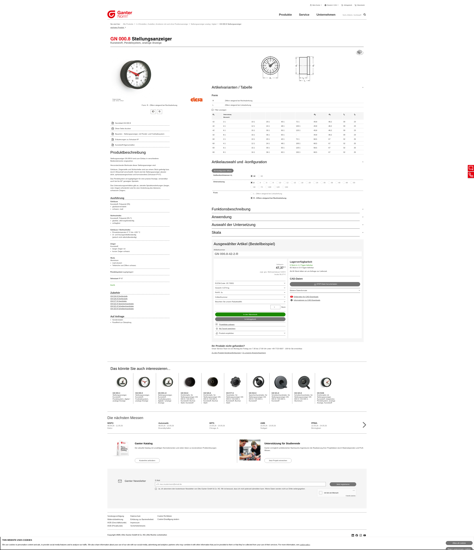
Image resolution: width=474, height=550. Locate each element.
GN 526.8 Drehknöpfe (119, 299)
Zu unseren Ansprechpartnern (254, 353)
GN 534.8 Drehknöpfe (119, 296)
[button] (316, 5)
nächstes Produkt (117, 27)
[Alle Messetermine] (364, 424)
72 (262, 187)
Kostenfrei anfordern (147, 460)
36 (332, 183)
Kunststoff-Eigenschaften (125, 145)
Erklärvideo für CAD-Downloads (306, 297)
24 (317, 183)
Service (304, 14)
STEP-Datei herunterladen (326, 284)
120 (278, 187)
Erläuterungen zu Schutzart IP (127, 139)
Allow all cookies (459, 543)
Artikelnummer (219, 250)
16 (302, 183)
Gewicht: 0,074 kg (222, 288)
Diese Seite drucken (123, 128)
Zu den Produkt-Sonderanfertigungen (226, 353)
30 (325, 183)
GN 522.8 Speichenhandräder (122, 304)
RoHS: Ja (219, 292)
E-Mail (157, 480)
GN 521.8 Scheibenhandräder (122, 306)
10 (280, 183)
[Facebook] (356, 535)
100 (269, 187)
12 (287, 183)
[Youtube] (364, 535)
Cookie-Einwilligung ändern (168, 519)
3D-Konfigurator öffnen (223, 171)
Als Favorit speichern (227, 329)
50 (354, 183)
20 (310, 183)
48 (347, 183)
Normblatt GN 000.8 (123, 123)
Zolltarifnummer (221, 297)
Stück (283, 307)
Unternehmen (326, 14)
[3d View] (360, 52)
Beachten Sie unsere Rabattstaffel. (228, 302)
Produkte (285, 14)
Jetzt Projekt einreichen (278, 460)
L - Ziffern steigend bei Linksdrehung (267, 194)
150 (286, 187)
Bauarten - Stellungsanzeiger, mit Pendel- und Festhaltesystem (139, 134)
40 (339, 183)
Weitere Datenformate (298, 290)
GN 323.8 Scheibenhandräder (122, 309)
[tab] (153, 111)
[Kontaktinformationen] (471, 175)
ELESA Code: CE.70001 (224, 283)
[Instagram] (360, 535)
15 (295, 183)
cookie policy (305, 545)
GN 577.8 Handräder (118, 301)
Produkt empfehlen (226, 333)
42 (254, 176)
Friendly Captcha (351, 495)
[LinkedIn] (352, 535)
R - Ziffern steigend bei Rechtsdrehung (269, 198)
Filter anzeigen (220, 110)
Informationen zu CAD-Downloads (307, 300)
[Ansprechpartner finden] (471, 168)
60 (262, 176)
